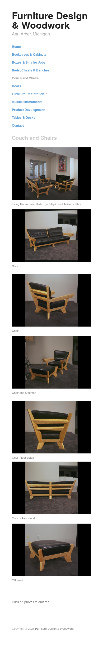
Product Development (28, 109)
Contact (18, 125)
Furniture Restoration (28, 93)
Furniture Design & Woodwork (50, 20)
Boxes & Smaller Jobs (28, 62)
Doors (16, 85)
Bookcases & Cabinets (29, 54)
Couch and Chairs (25, 78)
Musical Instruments (27, 101)
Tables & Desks (23, 117)
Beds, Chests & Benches (31, 70)
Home (16, 46)
